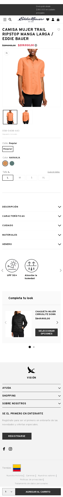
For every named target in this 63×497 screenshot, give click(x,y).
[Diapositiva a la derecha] (60, 270)
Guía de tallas (54, 172)
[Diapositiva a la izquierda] (2, 270)
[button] (10, 19)
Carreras (30, 476)
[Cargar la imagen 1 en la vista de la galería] (10, 117)
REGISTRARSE (17, 436)
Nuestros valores (47, 476)
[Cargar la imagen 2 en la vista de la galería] (26, 117)
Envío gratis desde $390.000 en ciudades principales (45, 9)
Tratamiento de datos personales (31, 484)
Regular (7, 149)
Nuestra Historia (15, 476)
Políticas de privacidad (31, 480)
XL (43, 178)
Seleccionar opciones (47, 332)
